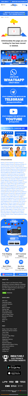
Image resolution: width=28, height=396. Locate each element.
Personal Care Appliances (17, 195)
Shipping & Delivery (7, 336)
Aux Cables (11, 180)
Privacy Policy (6, 345)
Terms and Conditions (8, 343)
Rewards (4, 303)
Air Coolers (11, 200)
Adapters (3, 179)
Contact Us (5, 348)
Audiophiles (11, 169)
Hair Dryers (9, 196)
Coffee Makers (4, 208)
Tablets (2, 159)
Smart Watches (5, 177)
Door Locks (17, 208)
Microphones (4, 172)
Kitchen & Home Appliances (15, 198)
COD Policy (5, 338)
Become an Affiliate (7, 313)
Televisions (18, 159)
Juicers (10, 204)
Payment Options (6, 340)
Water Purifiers (21, 201)
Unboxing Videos (6, 300)
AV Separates (11, 175)
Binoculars (9, 209)
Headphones (4, 167)
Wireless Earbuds (8, 164)
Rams (23, 187)
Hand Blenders (10, 206)
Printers (15, 190)
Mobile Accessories (21, 175)
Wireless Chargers (18, 179)
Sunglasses (16, 182)
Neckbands (21, 166)
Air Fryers (17, 203)
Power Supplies (8, 193)
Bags (8, 195)
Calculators (16, 209)
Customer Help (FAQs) (8, 333)
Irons (16, 206)
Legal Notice (5, 347)
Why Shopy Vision (7, 308)
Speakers (22, 161)
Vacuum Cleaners (5, 201)
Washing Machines (13, 213)
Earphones (16, 164)
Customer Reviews (7, 301)
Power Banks (4, 180)
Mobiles (3, 158)
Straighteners (16, 196)
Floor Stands (11, 174)
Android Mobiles (10, 158)
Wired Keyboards (18, 184)
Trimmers (3, 196)
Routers (15, 188)
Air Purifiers (14, 201)
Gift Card (4, 298)
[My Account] (22, 5)
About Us (4, 317)
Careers (4, 315)
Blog (3, 318)
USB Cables (9, 179)
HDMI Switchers (10, 211)
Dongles (20, 188)
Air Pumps (20, 206)
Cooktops (11, 203)
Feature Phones (19, 158)
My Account (5, 331)
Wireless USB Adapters (13, 192)
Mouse (13, 185)
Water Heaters (4, 203)
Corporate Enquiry (7, 310)
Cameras (12, 187)
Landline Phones (9, 159)
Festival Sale (5, 306)
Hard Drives (4, 188)
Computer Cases (17, 193)
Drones (7, 187)
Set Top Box (12, 161)
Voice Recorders (20, 174)
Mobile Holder (4, 213)
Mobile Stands (8, 182)
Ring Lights (18, 180)
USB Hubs (3, 192)
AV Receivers (4, 175)
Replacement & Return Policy (10, 342)
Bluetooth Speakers (6, 163)
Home (2, 17)
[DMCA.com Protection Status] (13, 290)
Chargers (20, 177)
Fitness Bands (13, 177)
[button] (24, 5)
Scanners (20, 190)
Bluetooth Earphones (12, 166)
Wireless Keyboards (6, 185)
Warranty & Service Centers (9, 328)
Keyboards (10, 184)
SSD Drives (18, 187)
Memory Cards (8, 190)
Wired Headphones (13, 167)
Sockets (10, 188)
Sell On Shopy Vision (7, 312)
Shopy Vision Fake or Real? (9, 326)
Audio (17, 161)
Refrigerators (18, 200)
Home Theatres (16, 163)
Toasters (11, 208)
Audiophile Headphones (13, 171)
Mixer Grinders (17, 204)
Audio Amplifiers (12, 172)
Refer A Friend (6, 305)
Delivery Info (5, 335)
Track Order (5, 330)
